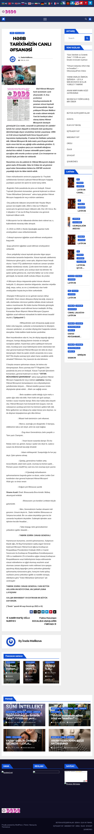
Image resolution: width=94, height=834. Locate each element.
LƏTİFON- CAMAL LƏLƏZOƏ (81, 193)
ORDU (12, 33)
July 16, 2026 (58, 747)
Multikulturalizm (74, 326)
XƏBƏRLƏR (37, 712)
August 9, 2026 (14, 747)
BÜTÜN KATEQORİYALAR (78, 113)
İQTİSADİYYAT (73, 131)
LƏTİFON (82, 211)
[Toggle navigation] (45, 19)
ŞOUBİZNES (72, 162)
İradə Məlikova (26, 57)
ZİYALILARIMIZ (20, 33)
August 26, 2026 (14, 722)
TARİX (76, 708)
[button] (86, 19)
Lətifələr (80, 186)
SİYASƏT (71, 155)
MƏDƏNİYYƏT (73, 137)
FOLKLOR (71, 276)
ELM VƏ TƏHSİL (74, 125)
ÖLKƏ (69, 149)
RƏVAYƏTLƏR (72, 309)
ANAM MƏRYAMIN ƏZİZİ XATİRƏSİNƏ (67, 742)
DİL (78, 179)
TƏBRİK (8, 737)
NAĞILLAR (71, 330)
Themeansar (6, 827)
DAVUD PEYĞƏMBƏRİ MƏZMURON (74, 337)
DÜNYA (70, 119)
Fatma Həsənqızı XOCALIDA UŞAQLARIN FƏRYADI (44, 621)
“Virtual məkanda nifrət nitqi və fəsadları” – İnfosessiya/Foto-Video (78, 68)
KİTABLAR (80, 182)
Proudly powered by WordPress (12, 825)
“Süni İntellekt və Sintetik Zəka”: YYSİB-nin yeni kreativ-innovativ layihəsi (77, 57)
